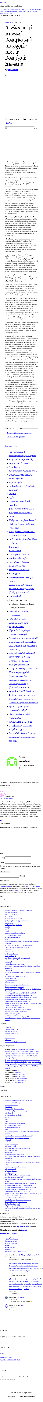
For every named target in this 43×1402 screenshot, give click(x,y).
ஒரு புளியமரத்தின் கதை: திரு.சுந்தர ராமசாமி (17, 958)
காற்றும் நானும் (15, 482)
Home (2, 1353)
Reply (1, 820)
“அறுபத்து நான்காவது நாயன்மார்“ (23, 638)
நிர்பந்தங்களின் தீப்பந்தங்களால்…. (23, 471)
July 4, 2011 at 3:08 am (6, 798)
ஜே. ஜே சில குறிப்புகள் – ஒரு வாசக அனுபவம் (17, 921)
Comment (3, 831)
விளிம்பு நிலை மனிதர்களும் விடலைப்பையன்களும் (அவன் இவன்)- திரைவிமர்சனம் (21, 589)
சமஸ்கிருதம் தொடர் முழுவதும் (8, 1233)
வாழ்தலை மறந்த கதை (18, 623)
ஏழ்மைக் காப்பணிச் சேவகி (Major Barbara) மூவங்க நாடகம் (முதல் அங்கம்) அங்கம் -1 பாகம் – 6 (23, 695)
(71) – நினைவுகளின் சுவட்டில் (21, 509)
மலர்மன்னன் (13, 70)
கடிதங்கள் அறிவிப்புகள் (11, 1033)
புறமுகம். (12, 494)
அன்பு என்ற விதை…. (21, 1074)
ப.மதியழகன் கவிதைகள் (19, 554)
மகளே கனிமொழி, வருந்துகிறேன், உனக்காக (17, 947)
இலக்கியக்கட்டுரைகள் (29, 9)
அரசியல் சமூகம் (4, 9)
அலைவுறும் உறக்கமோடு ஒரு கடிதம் (14, 964)
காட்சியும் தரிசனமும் (17, 558)
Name (2, 853)
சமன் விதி (13, 490)
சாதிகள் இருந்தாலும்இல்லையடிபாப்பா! (23, 1049)
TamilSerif (24, 1230)
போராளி (17, 1070)
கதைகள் (9, 11)
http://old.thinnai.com (23, 1226)
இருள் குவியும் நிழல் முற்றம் (20, 722)
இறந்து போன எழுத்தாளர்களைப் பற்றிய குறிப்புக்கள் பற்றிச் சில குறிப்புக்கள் (22, 524)
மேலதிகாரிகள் (13, 433)
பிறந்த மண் (14, 547)
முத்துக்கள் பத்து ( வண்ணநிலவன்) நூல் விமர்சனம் (19, 910)
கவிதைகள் (25, 11)
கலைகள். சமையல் (17, 11)
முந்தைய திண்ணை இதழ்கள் (10, 1360)
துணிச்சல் (7, 1068)
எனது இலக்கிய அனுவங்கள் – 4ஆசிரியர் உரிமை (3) (19, 945)
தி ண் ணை (3, 2)
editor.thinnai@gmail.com (33, 886)
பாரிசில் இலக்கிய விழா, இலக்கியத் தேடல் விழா (18, 1001)
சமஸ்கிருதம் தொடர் (6, 1357)
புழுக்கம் (12, 497)
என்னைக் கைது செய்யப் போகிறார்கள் (15, 976)
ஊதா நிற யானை (16, 626)
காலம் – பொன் (15, 551)
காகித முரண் (15, 573)
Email (2, 858)
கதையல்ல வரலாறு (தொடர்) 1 (22, 459)
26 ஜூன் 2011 (11, 123)
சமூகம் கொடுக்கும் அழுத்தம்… (23, 1271)
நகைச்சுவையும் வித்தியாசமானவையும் (15, 1042)
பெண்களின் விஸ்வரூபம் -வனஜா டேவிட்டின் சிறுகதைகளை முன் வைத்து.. (22, 737)
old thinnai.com (16, 890)
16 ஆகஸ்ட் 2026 (15, 16)
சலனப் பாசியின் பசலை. (19, 463)
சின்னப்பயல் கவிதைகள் (19, 569)
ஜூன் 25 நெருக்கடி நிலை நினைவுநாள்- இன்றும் (18, 1009)
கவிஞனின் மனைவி (17, 619)
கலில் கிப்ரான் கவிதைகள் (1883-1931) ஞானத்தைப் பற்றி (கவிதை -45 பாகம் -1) (23, 646)
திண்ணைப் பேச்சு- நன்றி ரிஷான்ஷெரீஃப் (16, 1011)
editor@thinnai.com (5, 886)
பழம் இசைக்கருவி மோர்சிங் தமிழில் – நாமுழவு (17, 1016)
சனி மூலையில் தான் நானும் (20, 513)
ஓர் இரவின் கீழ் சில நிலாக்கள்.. (22, 486)
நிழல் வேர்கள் (15, 467)
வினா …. (13, 516)
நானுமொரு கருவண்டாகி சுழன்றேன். (15, 933)
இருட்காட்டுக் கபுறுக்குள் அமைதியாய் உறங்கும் (18, 985)
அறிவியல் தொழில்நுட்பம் (16, 9)
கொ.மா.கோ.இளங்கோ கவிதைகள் (23, 703)
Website (2, 862)
